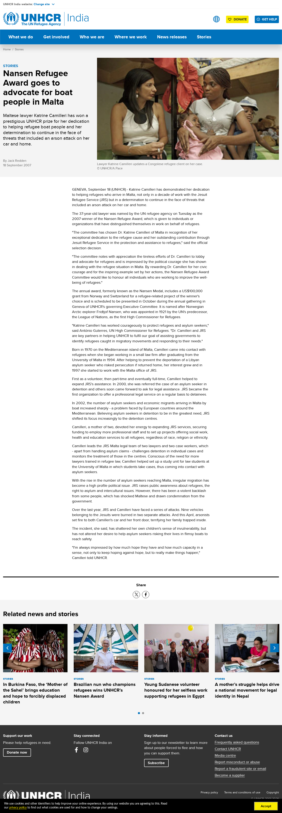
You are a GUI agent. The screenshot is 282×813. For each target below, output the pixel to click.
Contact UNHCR (228, 749)
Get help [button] (269, 19)
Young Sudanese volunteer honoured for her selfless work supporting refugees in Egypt (175, 690)
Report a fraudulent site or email (240, 768)
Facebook (76, 750)
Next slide (274, 648)
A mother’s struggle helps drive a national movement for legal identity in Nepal (247, 690)
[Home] (32, 19)
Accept (266, 806)
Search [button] (203, 19)
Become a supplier (230, 775)
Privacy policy (209, 792)
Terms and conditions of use (242, 792)
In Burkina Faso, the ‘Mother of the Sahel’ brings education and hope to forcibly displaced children (35, 693)
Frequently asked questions (237, 742)
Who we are (92, 36)
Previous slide (7, 648)
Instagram (86, 750)
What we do (20, 36)
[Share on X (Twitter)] (136, 594)
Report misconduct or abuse (237, 762)
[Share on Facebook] (145, 594)
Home (7, 49)
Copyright (273, 792)
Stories (204, 36)
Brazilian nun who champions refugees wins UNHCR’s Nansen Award (104, 690)
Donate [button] (240, 19)
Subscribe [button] (156, 763)
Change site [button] (42, 4)
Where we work (131, 36)
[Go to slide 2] (144, 714)
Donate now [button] (17, 752)
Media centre (225, 755)
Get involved (56, 36)
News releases (172, 36)
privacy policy (18, 807)
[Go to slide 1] (140, 714)
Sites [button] (216, 19)
